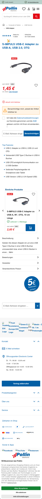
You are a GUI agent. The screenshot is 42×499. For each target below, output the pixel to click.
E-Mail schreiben (13, 348)
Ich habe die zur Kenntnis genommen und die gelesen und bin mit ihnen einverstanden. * (23, 122)
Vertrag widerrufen (21, 383)
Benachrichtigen (32, 133)
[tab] (21, 244)
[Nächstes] (39, 211)
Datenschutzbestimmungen (28, 118)
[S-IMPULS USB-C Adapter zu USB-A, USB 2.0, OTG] (21, 68)
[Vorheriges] (2, 211)
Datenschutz (17, 311)
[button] (36, 341)
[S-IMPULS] (21, 40)
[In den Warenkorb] (30, 227)
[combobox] (17, 16)
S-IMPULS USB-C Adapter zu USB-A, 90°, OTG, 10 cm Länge (20, 215)
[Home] (3, 25)
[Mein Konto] (28, 8)
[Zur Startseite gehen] (9, 8)
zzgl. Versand (13, 92)
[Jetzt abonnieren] (37, 306)
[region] (21, 68)
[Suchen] (36, 16)
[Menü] (38, 9)
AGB (35, 121)
